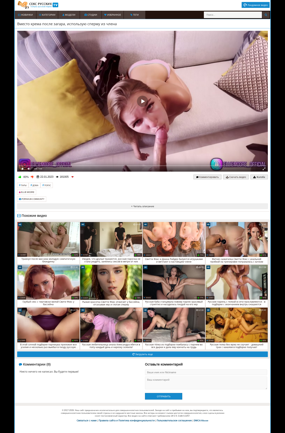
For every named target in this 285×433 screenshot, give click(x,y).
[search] (265, 15)
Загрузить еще (144, 354)
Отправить (164, 396)
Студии (92, 15)
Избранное (114, 15)
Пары (23, 185)
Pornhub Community (32, 199)
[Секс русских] (37, 5)
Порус (46, 185)
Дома (34, 185)
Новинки (26, 15)
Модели (69, 15)
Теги (135, 15)
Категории (48, 15)
